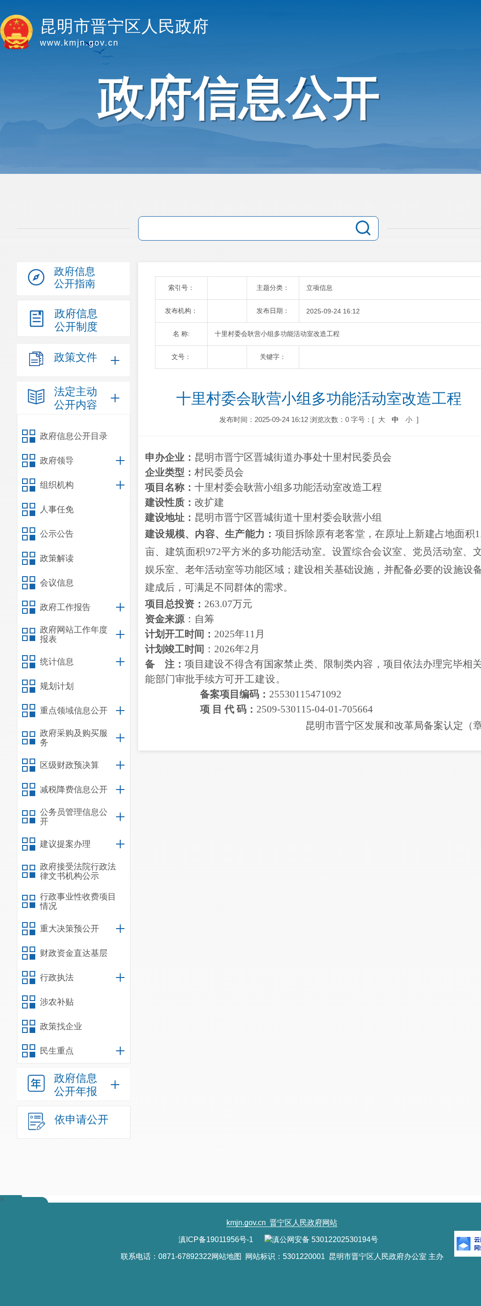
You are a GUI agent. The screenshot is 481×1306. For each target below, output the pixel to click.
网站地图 (226, 1256)
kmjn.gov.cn (246, 1223)
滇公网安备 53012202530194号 (325, 1239)
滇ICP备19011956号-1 (215, 1239)
